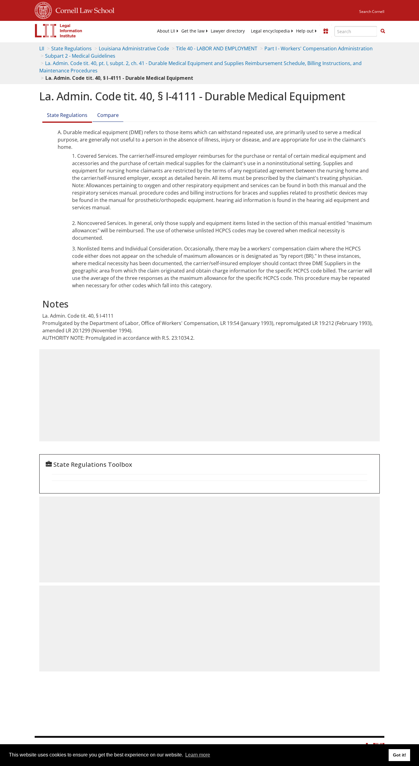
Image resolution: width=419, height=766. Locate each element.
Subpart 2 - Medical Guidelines (80, 55)
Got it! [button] (399, 754)
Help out (304, 31)
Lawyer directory (228, 31)
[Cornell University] (43, 9)
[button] (383, 31)
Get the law (193, 31)
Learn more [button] (197, 754)
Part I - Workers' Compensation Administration (318, 48)
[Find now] (383, 31)
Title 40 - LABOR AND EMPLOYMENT (216, 48)
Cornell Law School (83, 9)
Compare (108, 115)
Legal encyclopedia (270, 31)
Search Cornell (371, 11)
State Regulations (71, 48)
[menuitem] (166, 31)
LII (41, 48)
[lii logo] (58, 30)
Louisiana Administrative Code (134, 48)
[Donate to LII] (326, 31)
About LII (166, 31)
